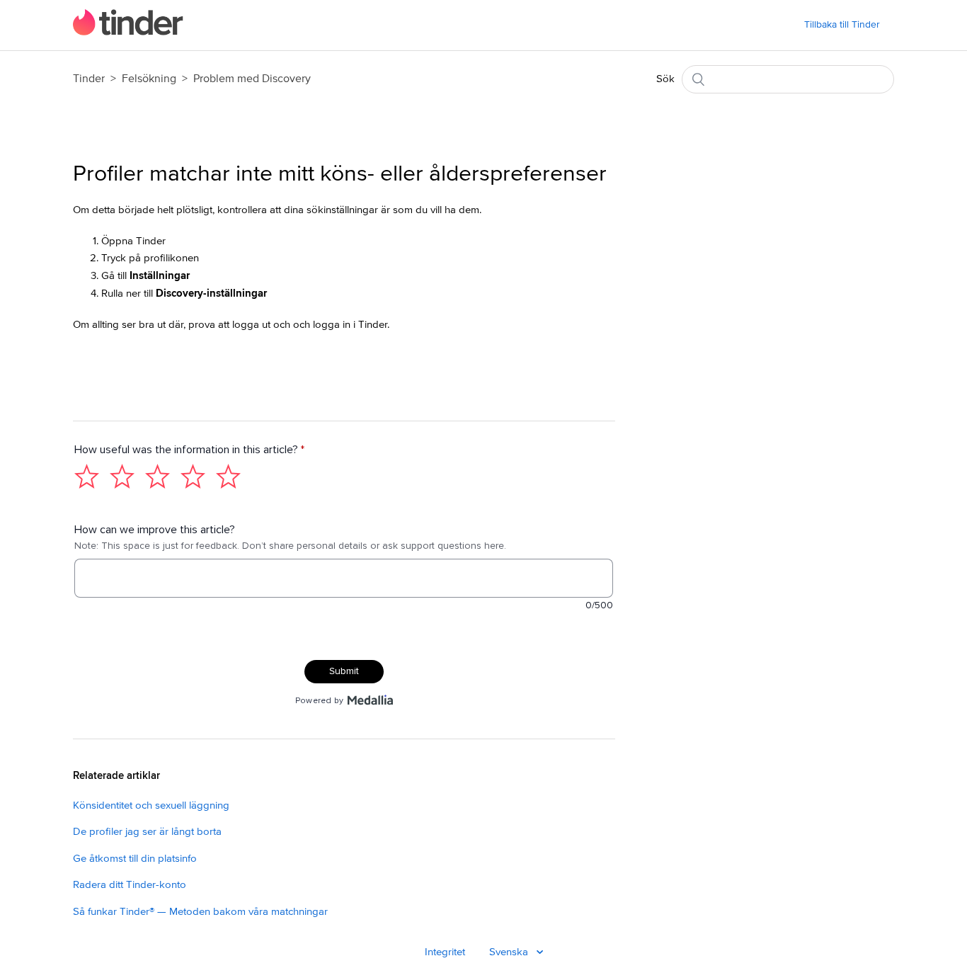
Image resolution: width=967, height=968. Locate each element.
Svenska (510, 952)
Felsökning (149, 78)
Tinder (89, 78)
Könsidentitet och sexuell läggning (151, 805)
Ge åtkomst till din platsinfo (135, 858)
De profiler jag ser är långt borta (147, 831)
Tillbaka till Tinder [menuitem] (842, 25)
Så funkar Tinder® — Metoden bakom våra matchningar (200, 911)
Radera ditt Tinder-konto (129, 884)
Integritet (445, 952)
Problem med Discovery (252, 78)
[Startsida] (128, 32)
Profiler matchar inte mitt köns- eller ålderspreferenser (340, 174)
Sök (665, 79)
